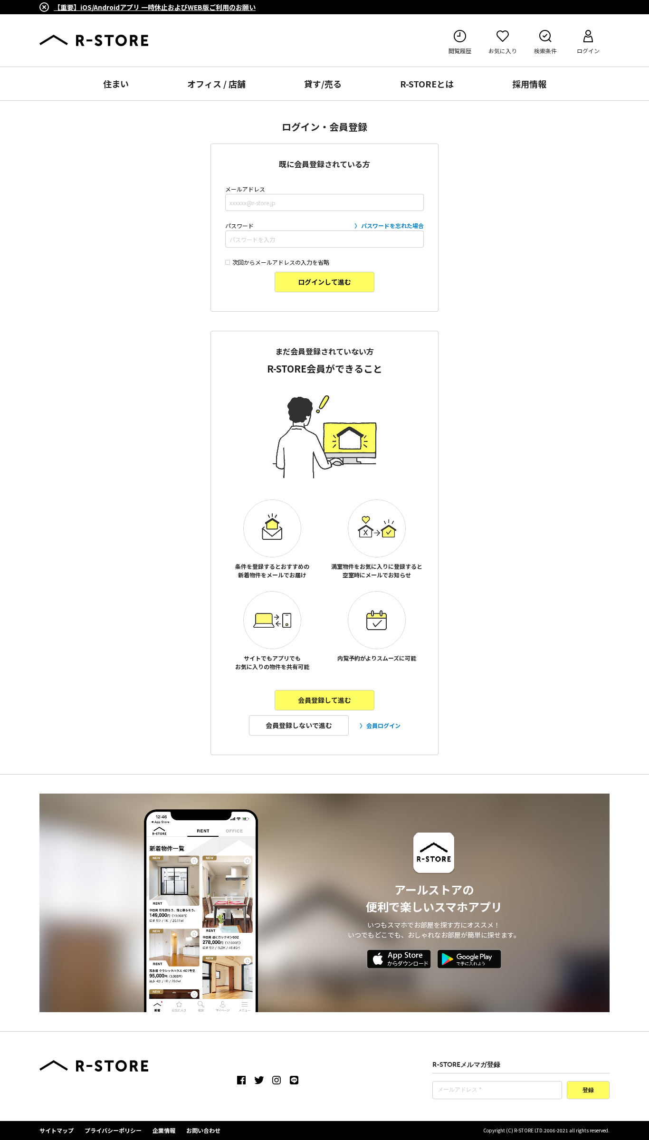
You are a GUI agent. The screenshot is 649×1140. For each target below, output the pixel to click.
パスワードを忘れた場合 (392, 225)
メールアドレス (245, 189)
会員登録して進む (324, 700)
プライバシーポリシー (113, 1130)
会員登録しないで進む (299, 725)
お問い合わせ (203, 1130)
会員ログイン (383, 725)
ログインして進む (324, 282)
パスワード (324, 225)
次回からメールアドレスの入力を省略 (280, 262)
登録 (588, 1090)
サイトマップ (56, 1130)
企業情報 (164, 1130)
